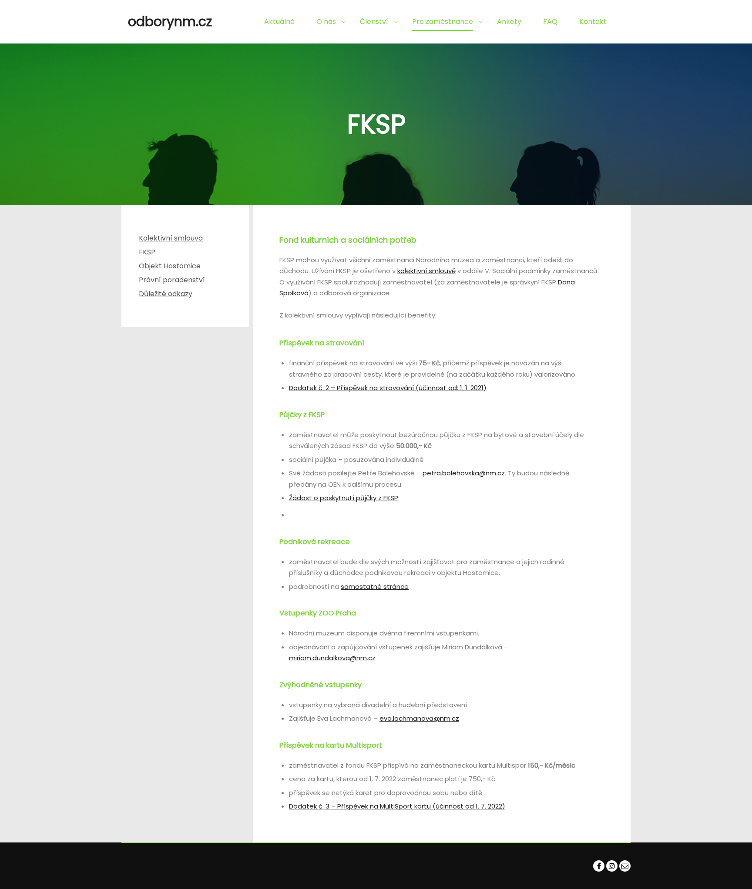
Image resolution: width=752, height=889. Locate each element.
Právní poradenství (172, 280)
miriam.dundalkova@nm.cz (332, 657)
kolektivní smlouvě (426, 270)
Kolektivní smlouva (171, 238)
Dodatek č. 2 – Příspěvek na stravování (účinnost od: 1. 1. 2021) (388, 387)
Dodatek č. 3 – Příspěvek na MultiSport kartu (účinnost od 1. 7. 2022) (397, 806)
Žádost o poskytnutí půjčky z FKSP (343, 497)
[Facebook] (598, 866)
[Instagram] (612, 866)
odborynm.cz (170, 21)
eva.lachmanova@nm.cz (419, 718)
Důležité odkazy (165, 294)
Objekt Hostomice (170, 266)
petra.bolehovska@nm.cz (464, 473)
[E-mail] (625, 866)
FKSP (147, 252)
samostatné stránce (375, 586)
